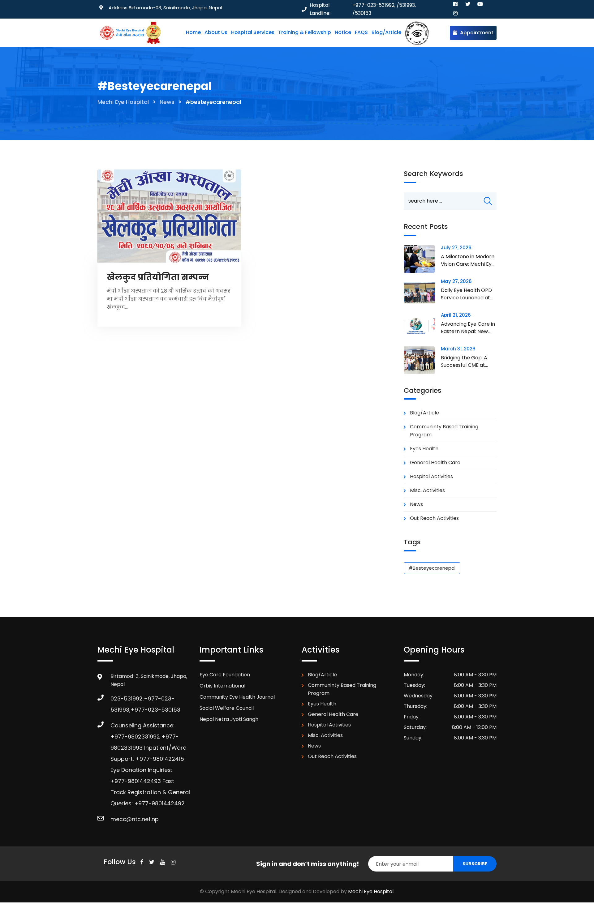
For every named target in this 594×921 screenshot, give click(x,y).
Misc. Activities (427, 490)
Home (193, 32)
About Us (215, 32)
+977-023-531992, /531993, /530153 (384, 9)
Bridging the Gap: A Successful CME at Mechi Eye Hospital (464, 365)
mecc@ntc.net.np (134, 819)
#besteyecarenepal (432, 568)
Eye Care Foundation (225, 674)
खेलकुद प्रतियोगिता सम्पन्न (158, 277)
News (416, 504)
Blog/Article (386, 32)
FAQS (361, 32)
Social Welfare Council (227, 708)
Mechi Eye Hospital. (371, 891)
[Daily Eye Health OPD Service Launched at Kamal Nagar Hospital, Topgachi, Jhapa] (422, 292)
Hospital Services (252, 32)
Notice (343, 32)
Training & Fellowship (304, 32)
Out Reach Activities (434, 518)
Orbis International (222, 685)
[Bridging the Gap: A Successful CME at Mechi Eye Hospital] (422, 360)
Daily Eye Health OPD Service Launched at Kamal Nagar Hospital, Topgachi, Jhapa (467, 301)
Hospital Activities (431, 476)
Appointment (476, 32)
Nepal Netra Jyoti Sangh (229, 719)
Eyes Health (424, 448)
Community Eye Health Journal (237, 696)
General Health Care (435, 462)
